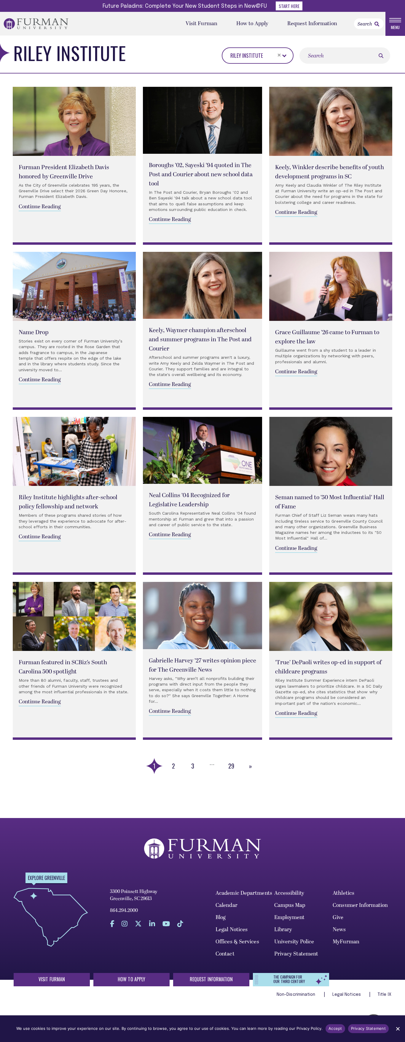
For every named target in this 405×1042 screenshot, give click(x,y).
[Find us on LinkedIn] (152, 924)
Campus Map (289, 905)
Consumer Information (360, 905)
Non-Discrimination (297, 995)
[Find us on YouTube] (166, 924)
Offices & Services (237, 942)
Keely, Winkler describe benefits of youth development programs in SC (329, 172)
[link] (376, 24)
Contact (225, 954)
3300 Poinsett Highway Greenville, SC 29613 (133, 895)
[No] (398, 1029)
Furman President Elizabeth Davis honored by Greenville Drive (64, 172)
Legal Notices (232, 930)
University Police (294, 942)
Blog (221, 917)
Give (338, 917)
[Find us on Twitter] (138, 924)
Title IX (384, 995)
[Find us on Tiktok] (180, 924)
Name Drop (34, 332)
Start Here (289, 6)
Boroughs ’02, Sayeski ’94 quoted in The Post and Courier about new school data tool (201, 174)
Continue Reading (40, 207)
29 (231, 765)
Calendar (226, 905)
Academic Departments (244, 893)
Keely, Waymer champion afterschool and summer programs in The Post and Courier (200, 339)
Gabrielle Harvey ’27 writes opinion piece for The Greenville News (202, 665)
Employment (289, 917)
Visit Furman (201, 24)
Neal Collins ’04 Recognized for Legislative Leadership (189, 500)
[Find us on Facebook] (112, 924)
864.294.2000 (124, 910)
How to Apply (252, 24)
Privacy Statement (296, 954)
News (339, 930)
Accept (335, 1028)
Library (283, 930)
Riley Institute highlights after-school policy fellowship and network (68, 502)
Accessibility (289, 893)
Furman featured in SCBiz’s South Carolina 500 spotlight (63, 667)
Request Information (312, 24)
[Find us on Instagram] (124, 924)
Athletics (343, 893)
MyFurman (346, 942)
